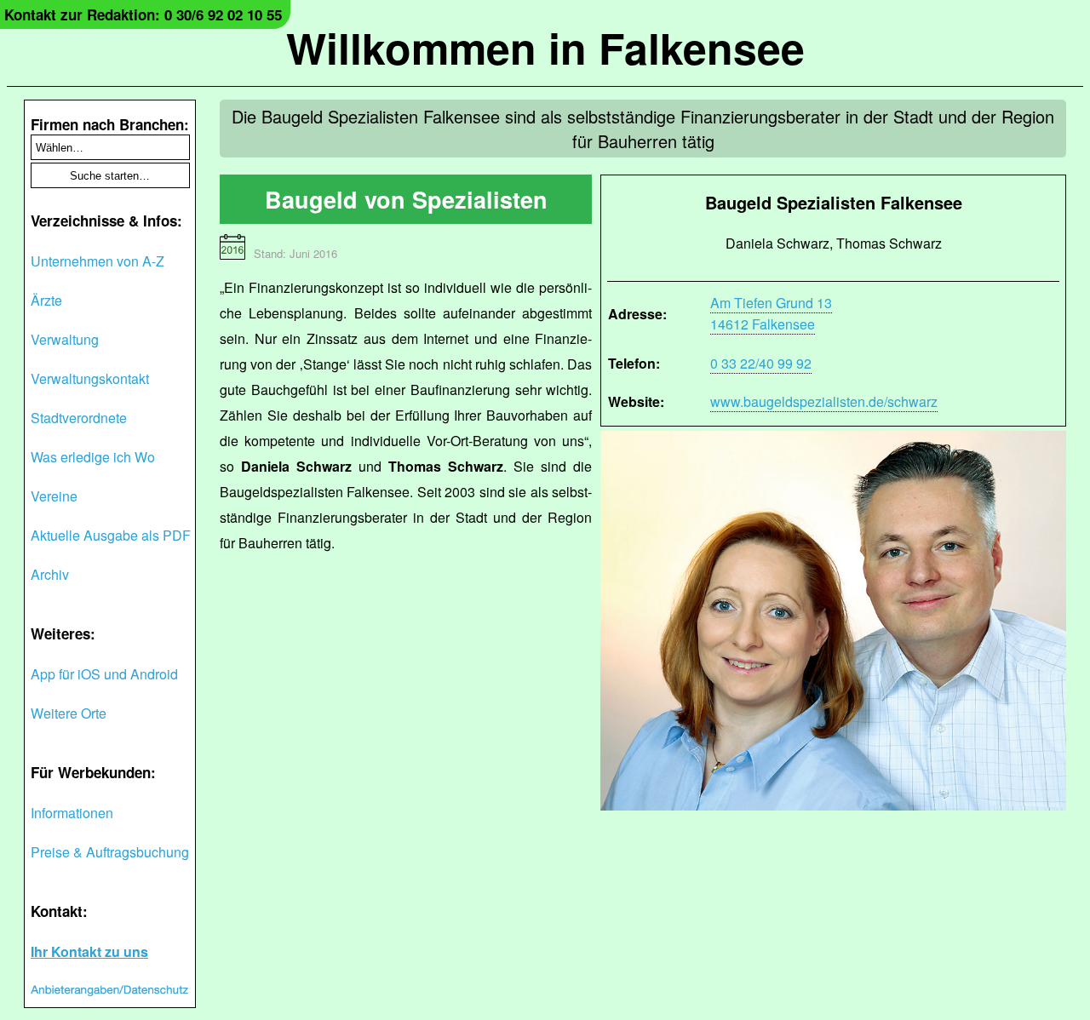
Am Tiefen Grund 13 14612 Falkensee (771, 313)
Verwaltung (65, 339)
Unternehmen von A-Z (97, 261)
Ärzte (46, 300)
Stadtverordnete (79, 417)
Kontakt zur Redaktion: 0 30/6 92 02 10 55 (143, 14)
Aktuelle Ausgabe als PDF (111, 535)
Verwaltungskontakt (90, 378)
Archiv (50, 574)
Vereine (54, 496)
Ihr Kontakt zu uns (89, 951)
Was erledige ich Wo (93, 457)
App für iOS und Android (104, 674)
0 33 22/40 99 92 (761, 363)
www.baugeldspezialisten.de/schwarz (824, 401)
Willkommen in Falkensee (545, 47)
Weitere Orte (68, 713)
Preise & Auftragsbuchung (110, 852)
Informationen (72, 812)
